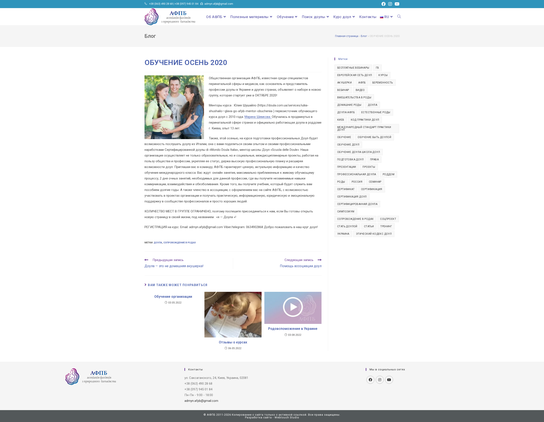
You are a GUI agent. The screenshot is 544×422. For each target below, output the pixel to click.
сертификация (371, 189)
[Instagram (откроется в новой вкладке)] (390, 4)
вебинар (343, 90)
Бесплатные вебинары (353, 67)
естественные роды (375, 112)
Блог (364, 36)
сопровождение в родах (179, 242)
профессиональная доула (356, 174)
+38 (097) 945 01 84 (186, 3)
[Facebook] (370, 380)
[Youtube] (389, 380)
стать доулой (347, 226)
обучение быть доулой (374, 137)
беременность (382, 82)
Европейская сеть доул (354, 75)
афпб (362, 82)
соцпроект (388, 218)
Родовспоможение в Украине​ (292, 329)
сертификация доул (352, 196)
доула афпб (346, 112)
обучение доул (348, 144)
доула (158, 242)
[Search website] (399, 16)
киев (340, 119)
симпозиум (345, 211)
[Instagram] (380, 380)
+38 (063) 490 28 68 (161, 3)
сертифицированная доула (357, 204)
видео (360, 90)
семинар (375, 181)
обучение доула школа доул (358, 152)
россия (357, 181)
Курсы (383, 75)
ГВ (377, 67)
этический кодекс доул (374, 233)
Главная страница (346, 36)
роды (341, 181)
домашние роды (349, 104)
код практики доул (365, 119)
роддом (388, 174)
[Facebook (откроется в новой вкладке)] (383, 4)
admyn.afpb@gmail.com (218, 3)
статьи (369, 226)
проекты (369, 166)
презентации (346, 166)
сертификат (345, 189)
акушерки (344, 82)
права (374, 159)
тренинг (386, 226)
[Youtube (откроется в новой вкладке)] (396, 4)
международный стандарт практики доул (364, 128)
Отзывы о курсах (233, 342)
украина (343, 233)
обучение (344, 137)
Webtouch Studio (287, 417)
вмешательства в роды (354, 97)
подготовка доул (350, 159)
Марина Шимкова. (258, 117)
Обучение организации (173, 297)
